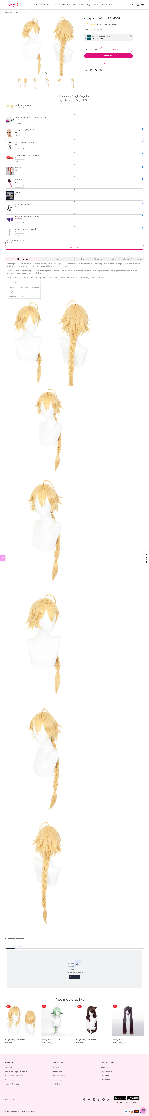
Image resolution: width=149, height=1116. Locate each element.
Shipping (8, 1067)
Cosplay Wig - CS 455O (121, 1039)
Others (95, 4)
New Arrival (40, 4)
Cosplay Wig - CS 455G (19, 12)
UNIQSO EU (105, 1080)
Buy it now (108, 56)
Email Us (56, 1067)
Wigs (88, 4)
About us (104, 1067)
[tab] (22, 259)
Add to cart (116, 49)
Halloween (51, 4)
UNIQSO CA (15, 1111)
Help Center (57, 1084)
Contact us (110, 4)
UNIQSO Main (106, 1071)
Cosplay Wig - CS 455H (15, 1039)
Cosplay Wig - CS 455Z (50, 1039)
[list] (46, 46)
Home (7, 12)
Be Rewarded (58, 1080)
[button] (143, 1110)
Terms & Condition (12, 1084)
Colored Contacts (64, 4)
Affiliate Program (59, 1075)
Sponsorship (57, 1071)
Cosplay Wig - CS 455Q (86, 1039)
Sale (102, 4)
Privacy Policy (10, 1080)
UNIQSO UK (105, 1075)
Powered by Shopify (28, 1111)
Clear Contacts (78, 4)
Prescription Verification (14, 1075)
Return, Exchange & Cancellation (17, 1071)
